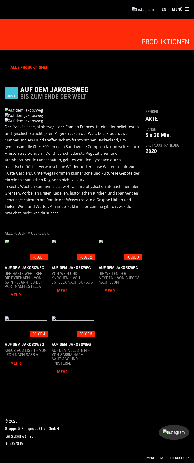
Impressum (154, 458)
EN (164, 9)
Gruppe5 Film (25, 9)
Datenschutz (178, 458)
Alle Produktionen (29, 67)
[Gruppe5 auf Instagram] (143, 9)
